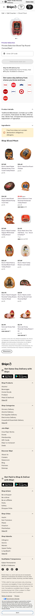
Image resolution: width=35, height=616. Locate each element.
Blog (3, 463)
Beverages (5, 389)
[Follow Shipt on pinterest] (12, 569)
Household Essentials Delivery (13, 420)
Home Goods (6, 392)
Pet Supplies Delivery (9, 415)
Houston (5, 525)
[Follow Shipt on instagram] (7, 569)
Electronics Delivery (9, 417)
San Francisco (7, 520)
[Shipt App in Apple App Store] (7, 376)
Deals (4, 445)
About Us (5, 454)
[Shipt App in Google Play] (21, 376)
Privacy (16, 596)
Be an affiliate (7, 500)
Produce (5, 395)
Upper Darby (6, 548)
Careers (4, 457)
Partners (5, 465)
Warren (4, 545)
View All (4, 400)
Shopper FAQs (7, 508)
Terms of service (7, 596)
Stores (4, 434)
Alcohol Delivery (8, 412)
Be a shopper (6, 495)
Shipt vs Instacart (8, 443)
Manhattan (6, 528)
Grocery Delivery (8, 409)
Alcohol (4, 386)
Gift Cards (5, 440)
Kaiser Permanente (9, 563)
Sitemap (5, 468)
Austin (4, 517)
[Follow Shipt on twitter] (17, 569)
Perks (4, 503)
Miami (4, 523)
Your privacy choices (12, 598)
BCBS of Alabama (8, 565)
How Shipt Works (8, 432)
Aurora (4, 543)
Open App (29, 2)
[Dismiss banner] (3, 2)
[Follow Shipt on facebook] (3, 569)
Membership (6, 437)
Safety (4, 505)
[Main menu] (4, 7)
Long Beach (6, 551)
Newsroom (6, 460)
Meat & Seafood (8, 397)
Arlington (5, 540)
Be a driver (5, 497)
